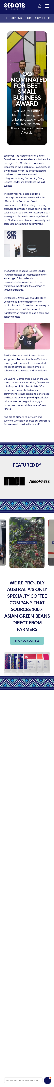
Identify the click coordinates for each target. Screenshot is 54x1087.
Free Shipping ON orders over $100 (27, 18)
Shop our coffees (27, 640)
